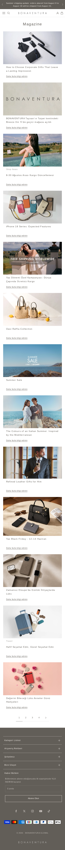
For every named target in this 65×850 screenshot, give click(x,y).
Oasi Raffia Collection (19, 329)
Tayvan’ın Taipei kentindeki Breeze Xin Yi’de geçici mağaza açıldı (32, 120)
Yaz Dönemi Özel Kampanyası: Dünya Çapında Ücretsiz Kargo (28, 279)
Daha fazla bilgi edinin (17, 76)
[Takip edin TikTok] (48, 811)
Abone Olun (33, 798)
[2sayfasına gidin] (45, 717)
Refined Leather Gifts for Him (24, 481)
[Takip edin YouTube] (40, 811)
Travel (9, 641)
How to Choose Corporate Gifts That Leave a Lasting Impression (32, 69)
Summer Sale (14, 380)
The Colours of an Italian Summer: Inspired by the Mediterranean (32, 433)
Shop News (12, 169)
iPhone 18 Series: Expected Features (28, 226)
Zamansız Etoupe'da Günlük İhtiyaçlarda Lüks (30, 592)
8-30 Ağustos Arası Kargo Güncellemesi (30, 175)
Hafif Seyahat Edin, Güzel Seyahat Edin (30, 647)
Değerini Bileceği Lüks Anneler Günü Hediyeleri (28, 700)
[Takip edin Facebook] (16, 811)
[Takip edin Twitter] (24, 811)
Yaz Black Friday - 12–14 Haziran (26, 539)
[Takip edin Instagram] (32, 811)
